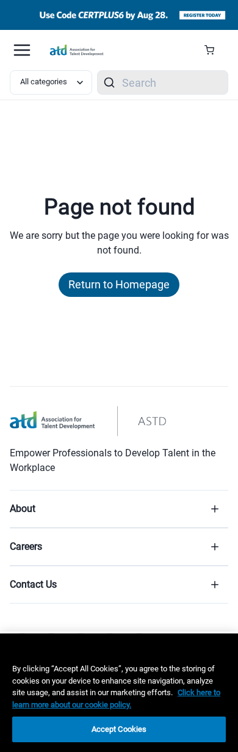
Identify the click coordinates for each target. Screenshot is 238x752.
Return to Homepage (119, 284)
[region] (119, 692)
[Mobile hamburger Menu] (22, 50)
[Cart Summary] (214, 50)
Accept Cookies (119, 729)
